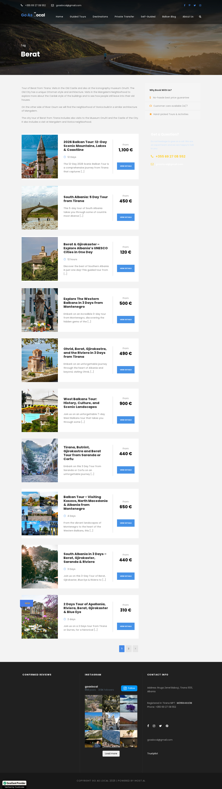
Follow (131, 688)
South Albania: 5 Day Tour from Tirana (86, 199)
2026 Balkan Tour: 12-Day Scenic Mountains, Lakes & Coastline (85, 146)
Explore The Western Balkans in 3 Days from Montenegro (83, 303)
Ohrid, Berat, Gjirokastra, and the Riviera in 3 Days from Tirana (85, 353)
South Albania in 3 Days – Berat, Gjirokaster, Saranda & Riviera (85, 558)
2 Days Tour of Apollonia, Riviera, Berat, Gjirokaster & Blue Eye (86, 608)
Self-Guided (148, 16)
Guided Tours (78, 16)
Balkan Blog (169, 16)
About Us (188, 16)
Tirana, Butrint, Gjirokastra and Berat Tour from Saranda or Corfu (82, 453)
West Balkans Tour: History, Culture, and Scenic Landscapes (81, 403)
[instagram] (200, 5)
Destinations (100, 16)
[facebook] (184, 5)
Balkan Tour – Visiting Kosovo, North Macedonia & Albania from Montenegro (86, 503)
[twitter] (195, 5)
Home (59, 16)
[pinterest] (189, 5)
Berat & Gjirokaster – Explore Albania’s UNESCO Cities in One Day (86, 248)
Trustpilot (152, 753)
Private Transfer (124, 16)
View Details (126, 166)
